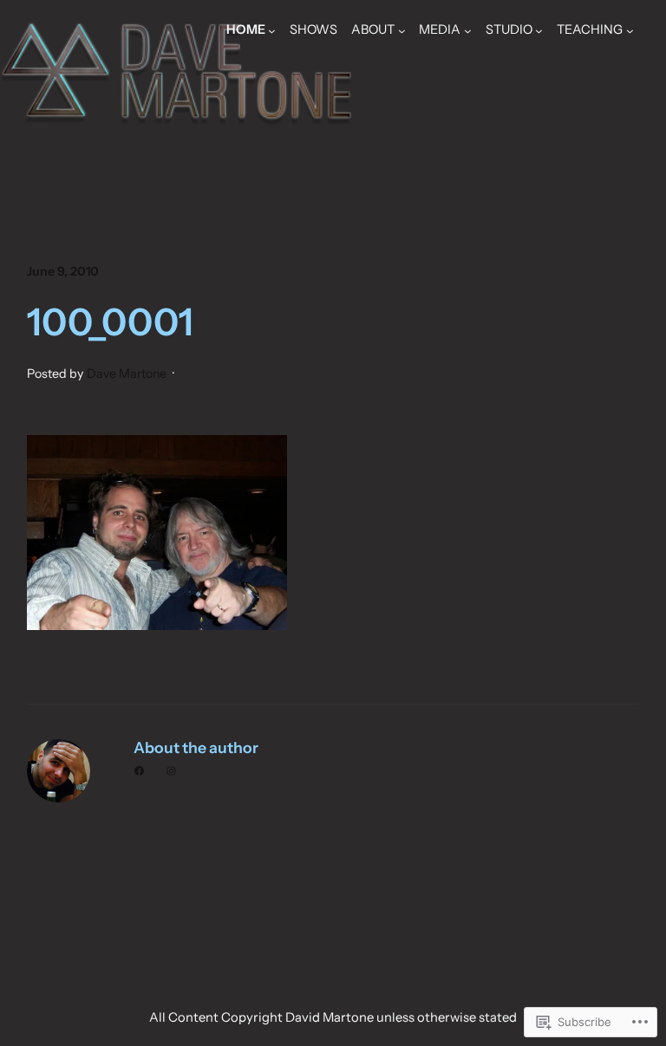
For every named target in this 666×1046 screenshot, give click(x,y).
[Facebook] (139, 770)
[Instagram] (171, 770)
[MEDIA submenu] (468, 31)
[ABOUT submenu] (402, 31)
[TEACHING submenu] (630, 31)
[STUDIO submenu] (539, 31)
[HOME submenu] (272, 31)
